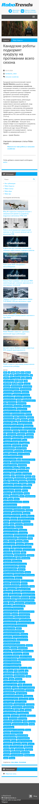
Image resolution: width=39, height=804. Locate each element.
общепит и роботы (10, 569)
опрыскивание (9, 578)
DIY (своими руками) (21, 375)
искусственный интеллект (12, 488)
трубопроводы (9, 727)
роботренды (17, 654)
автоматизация (16, 387)
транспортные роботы (20, 724)
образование (17, 561)
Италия (24, 491)
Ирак (24, 485)
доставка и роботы (10, 465)
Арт (5, 403)
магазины (19, 527)
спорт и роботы (20, 702)
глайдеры (7, 440)
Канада (26, 493)
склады (14, 688)
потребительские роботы (25, 600)
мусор (26, 541)
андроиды (27, 398)
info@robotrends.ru (9, 798)
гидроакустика (17, 437)
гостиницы (7, 446)
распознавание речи (20, 637)
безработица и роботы (11, 412)
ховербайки (8, 744)
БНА (15, 417)
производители (24, 614)
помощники (15, 598)
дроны (16, 468)
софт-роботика (21, 693)
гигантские (7, 437)
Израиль (28, 477)
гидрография (28, 437)
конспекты (7, 513)
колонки (25, 502)
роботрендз (8, 654)
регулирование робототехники (14, 645)
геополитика (11, 434)
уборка (28, 730)
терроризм (31, 716)
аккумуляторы (8, 398)
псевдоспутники (9, 629)
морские (19, 541)
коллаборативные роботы (12, 502)
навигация (19, 544)
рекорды (29, 645)
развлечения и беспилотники (14, 631)
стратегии (7, 707)
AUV (22, 372)
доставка (7, 463)
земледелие (27, 474)
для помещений (23, 454)
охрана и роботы (27, 581)
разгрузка (24, 634)
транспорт (7, 724)
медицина (23, 530)
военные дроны (16, 429)
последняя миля (9, 600)
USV (25, 381)
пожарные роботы (28, 592)
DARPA (6, 375)
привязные (7, 606)
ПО (5, 589)
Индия (6, 482)
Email (16, 762)
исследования (9, 491)
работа (18, 629)
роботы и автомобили (11, 657)
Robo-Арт (8, 194)
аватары (27, 384)
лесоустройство (15, 522)
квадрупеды (14, 496)
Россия (10, 671)
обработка (7, 561)
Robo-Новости (18, 40)
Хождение (16, 744)
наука (12, 550)
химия (14, 741)
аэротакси (26, 406)
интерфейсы (8, 485)
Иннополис (13, 482)
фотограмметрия (23, 738)
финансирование (10, 738)
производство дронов (22, 617)
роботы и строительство (12, 662)
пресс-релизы (30, 603)
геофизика (21, 434)
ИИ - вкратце (8, 479)
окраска (27, 572)
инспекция (22, 482)
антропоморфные (29, 401)
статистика (30, 705)
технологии (13, 719)
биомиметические (18, 415)
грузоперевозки (9, 448)
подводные (11, 589)
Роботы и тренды (30, 10)
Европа (22, 468)
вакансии (24, 420)
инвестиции (31, 479)
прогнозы (7, 614)
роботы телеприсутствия (12, 665)
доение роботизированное (13, 457)
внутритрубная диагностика (13, 426)
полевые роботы (15, 595)
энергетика (25, 752)
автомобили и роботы (11, 389)
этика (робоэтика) (17, 755)
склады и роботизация (26, 688)
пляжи (32, 586)
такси (22, 710)
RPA (21, 381)
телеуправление (22, 713)
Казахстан (7, 493)
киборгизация (30, 496)
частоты (31, 744)
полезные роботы (28, 595)
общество (21, 569)
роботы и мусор (25, 657)
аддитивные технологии (21, 395)
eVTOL (6, 378)
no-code (28, 378)
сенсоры (22, 682)
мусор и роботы (9, 544)
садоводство (8, 674)
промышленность (10, 623)
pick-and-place (8, 381)
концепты (26, 513)
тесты (6, 719)
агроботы (25, 392)
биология (7, 415)
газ (5, 434)
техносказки (8, 721)
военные (7, 429)
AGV (5, 372)
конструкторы (17, 513)
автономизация (25, 389)
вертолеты (7, 423)
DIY (11, 375)
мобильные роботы (10, 538)
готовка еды (17, 446)
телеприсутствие (9, 713)
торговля (32, 721)
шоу (12, 750)
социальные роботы (11, 699)
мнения (31, 536)
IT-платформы (15, 378)
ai (9, 372)
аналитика (18, 398)
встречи (15, 432)
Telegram (22, 762)
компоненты (8, 510)
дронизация (22, 465)
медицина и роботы (10, 533)
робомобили (23, 648)
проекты (14, 614)
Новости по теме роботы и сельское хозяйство (21, 147)
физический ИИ (22, 735)
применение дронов (11, 612)
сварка (28, 676)
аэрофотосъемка (10, 409)
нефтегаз (16, 553)
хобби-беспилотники (25, 741)
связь (5, 679)
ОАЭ (18, 558)
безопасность (22, 409)
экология (7, 752)
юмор (6, 758)
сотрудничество (9, 693)
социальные (28, 696)
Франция (7, 741)
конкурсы (29, 510)
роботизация (16, 651)
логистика (19, 524)
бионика (28, 415)
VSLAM (14, 384)
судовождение (28, 707)
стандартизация (19, 705)
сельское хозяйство (12, 77)
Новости (6, 40)
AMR (12, 372)
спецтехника (23, 699)
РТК (15, 671)
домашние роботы (28, 460)
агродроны (7, 395)
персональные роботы (11, 586)
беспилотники (25, 412)
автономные (8, 392)
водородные (28, 426)
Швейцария (28, 747)
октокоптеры (8, 575)
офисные (18, 578)
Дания (6, 454)
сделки (11, 679)
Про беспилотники (30, 12)
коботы (16, 499)
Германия (29, 434)
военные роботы (29, 429)
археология (12, 403)
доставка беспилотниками (20, 463)
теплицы (7, 716)
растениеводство (9, 640)
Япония (12, 758)
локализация (28, 524)
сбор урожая (8, 676)
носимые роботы (9, 558)
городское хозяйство (11, 443)
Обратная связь (11, 774)
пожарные (16, 592)
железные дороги (10, 471)
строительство (17, 707)
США (16, 710)
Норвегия (30, 555)
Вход (35, 796)
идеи (12, 477)
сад (26, 671)
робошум (24, 668)
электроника (16, 752)
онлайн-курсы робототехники (24, 575)
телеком (28, 710)
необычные (8, 553)
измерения (20, 477)
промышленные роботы (25, 623)
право (11, 603)
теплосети (14, 716)
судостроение (8, 710)
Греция (24, 446)
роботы (25, 654)
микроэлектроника (20, 536)
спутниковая (8, 705)
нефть (23, 553)
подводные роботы (23, 589)
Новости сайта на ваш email (11, 800)
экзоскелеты (19, 750)
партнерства (15, 584)
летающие (26, 522)
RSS (12, 762)
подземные (8, 592)
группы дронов (21, 448)
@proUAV (15, 12)
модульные (22, 538)
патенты (24, 584)
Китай (11, 499)
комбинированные (10, 505)
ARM (17, 372)
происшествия (25, 620)
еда (28, 468)
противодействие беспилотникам (15, 626)
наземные (7, 547)
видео (15, 423)
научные (19, 550)
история (18, 491)
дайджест (27, 451)
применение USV (19, 606)
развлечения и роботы (11, 634)
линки (12, 524)
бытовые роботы (9, 420)
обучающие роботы (10, 567)
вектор (31, 420)
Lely (23, 378)
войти (5, 162)
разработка (8, 637)
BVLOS (28, 372)
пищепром (24, 586)
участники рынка (9, 735)
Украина (6, 733)
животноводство (22, 471)
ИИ (34, 477)
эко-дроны (28, 750)
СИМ (20, 685)
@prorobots (16, 10)
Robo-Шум (8, 191)
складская (7, 688)
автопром (17, 392)
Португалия (25, 598)
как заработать (17, 493)
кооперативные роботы (12, 516)
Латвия (6, 522)
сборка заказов (19, 676)
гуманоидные (8, 451)
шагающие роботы (16, 747)
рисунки (6, 648)
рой (5, 671)
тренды (31, 724)
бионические (8, 417)
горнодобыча (16, 440)
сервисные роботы (10, 685)
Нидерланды (8, 555)
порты (32, 598)
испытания (26, 488)
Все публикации (10, 183)
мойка (30, 538)
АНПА (19, 401)
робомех (14, 648)
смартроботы (8, 690)
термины (23, 716)
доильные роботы (10, 460)
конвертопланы (19, 510)
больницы (22, 417)
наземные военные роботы (21, 547)
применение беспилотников (13, 609)
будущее (30, 417)
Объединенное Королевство (13, 572)
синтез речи (27, 685)
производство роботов (11, 620)
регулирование (22, 640)
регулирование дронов (11, 643)
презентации (19, 603)
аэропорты (17, 406)
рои (30, 668)
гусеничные (19, 451)
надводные (29, 544)
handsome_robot (11, 74)
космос (23, 516)
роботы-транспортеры (11, 668)
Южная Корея (29, 755)
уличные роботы (16, 733)
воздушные (7, 432)
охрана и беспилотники (12, 581)
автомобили (27, 387)
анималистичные (9, 401)
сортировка (30, 690)
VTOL (20, 384)
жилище (6, 474)
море (5, 541)
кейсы (22, 496)
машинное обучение (11, 530)
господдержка (24, 443)
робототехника (28, 651)
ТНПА (25, 721)
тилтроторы (18, 721)
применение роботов (26, 612)
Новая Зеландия (20, 555)
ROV (16, 381)
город (25, 440)
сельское (18, 679)
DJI (31, 375)
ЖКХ (12, 474)
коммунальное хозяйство (12, 508)
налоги (6, 550)
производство (8, 617)
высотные (23, 432)
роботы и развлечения (26, 660)
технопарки (23, 719)
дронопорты (8, 468)
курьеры (14, 519)
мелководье (23, 533)
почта (6, 603)
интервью (31, 482)
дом (19, 460)
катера (6, 496)
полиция (7, 598)
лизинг (6, 524)
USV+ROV (7, 384)
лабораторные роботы (26, 519)
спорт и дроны (9, 702)
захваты (18, 474)
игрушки (6, 477)
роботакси (7, 651)
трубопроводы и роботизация (14, 730)
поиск (6, 595)
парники (6, 584)
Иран (29, 485)
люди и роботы (9, 527)
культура (31, 516)
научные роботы (28, 550)
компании (26, 508)
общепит (22, 567)
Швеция (6, 750)
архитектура (21, 403)
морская (12, 541)
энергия (6, 755)
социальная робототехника (13, 696)
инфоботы (17, 485)
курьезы (6, 519)
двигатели (13, 454)
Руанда (21, 671)
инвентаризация (19, 479)
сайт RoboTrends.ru (20, 674)
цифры (24, 744)
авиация (7, 387)
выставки (31, 432)
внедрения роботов (25, 423)
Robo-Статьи (9, 189)
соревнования (19, 690)
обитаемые (26, 558)
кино (5, 499)
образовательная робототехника (15, 564)
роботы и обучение (10, 660)
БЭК (18, 420)
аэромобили (8, 406)
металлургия (8, 536)
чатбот (6, 747)
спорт (31, 699)
